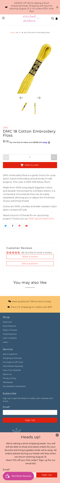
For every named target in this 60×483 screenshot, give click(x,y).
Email (6, 469)
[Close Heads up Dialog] (57, 435)
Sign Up (47, 475)
